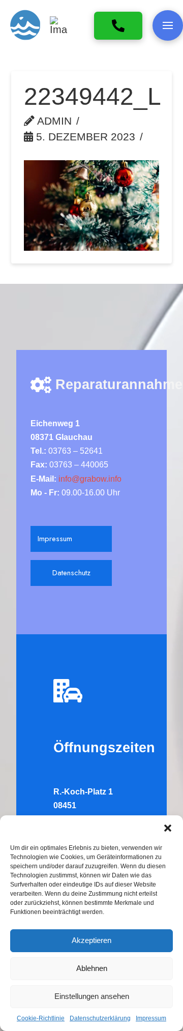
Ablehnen (91, 968)
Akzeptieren (91, 940)
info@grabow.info (88, 479)
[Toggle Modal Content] (167, 25)
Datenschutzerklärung (100, 1018)
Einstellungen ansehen (91, 996)
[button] (168, 828)
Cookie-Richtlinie (41, 1018)
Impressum (151, 1018)
